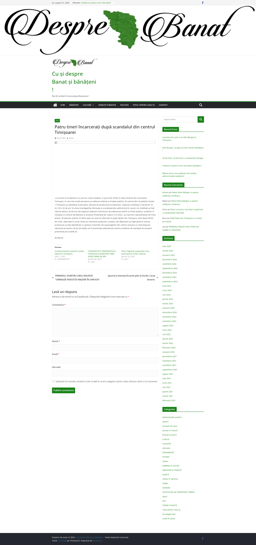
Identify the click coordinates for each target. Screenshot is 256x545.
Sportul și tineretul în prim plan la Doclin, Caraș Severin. (131, 277)
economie (166, 443)
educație (166, 448)
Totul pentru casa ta (144, 105)
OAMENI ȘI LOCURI (170, 465)
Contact (163, 105)
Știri (63, 105)
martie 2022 (167, 343)
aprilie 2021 (167, 391)
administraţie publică (172, 417)
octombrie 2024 (169, 264)
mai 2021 (166, 387)
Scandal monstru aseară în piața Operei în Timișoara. (69, 252)
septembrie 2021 (169, 369)
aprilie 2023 (167, 299)
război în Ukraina (170, 479)
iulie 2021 (166, 378)
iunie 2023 (167, 290)
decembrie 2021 (169, 356)
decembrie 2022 (169, 312)
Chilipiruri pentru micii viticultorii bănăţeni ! (182, 165)
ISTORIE (165, 457)
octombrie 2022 (169, 321)
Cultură (87, 105)
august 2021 (167, 374)
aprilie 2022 (167, 338)
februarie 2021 (169, 400)
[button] (92, 105)
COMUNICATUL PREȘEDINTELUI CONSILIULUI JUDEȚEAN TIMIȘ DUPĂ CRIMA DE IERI (102, 254)
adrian (71, 138)
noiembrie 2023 (169, 277)
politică (124, 105)
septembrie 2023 (169, 281)
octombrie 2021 (169, 365)
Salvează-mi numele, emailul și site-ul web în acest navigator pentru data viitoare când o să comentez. (107, 381)
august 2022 (167, 325)
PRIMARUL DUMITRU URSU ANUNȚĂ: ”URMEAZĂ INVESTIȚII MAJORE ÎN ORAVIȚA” (77, 277)
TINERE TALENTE (169, 505)
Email (55, 354)
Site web (56, 367)
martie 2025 (167, 250)
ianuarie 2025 (168, 255)
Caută (201, 119)
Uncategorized (168, 514)
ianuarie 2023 (168, 308)
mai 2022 (166, 334)
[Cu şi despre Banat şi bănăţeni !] (128, 7)
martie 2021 (167, 396)
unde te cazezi (168, 518)
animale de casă (169, 426)
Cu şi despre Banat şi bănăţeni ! (74, 81)
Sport (164, 496)
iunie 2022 (167, 330)
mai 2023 (166, 294)
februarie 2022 (169, 347)
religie (165, 483)
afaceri (165, 421)
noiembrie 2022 (169, 316)
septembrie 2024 (169, 268)
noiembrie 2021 (169, 361)
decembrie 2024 (169, 259)
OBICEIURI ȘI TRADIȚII (172, 470)
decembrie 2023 (169, 272)
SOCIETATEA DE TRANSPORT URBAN (178, 492)
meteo (165, 461)
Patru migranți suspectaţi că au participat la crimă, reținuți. (135, 252)
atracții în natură (169, 430)
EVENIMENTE (168, 452)
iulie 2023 (166, 286)
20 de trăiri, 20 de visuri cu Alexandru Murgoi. (183, 158)
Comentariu (59, 304)
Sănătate (74, 105)
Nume (56, 341)
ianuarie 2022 (168, 352)
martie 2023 (167, 303)
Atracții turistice (107, 105)
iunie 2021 (167, 383)
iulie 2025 (166, 246)
